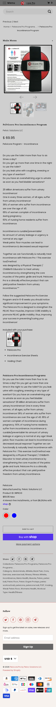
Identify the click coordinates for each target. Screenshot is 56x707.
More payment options (28, 544)
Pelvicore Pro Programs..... (24, 26)
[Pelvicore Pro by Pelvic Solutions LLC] (28, 3)
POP (42, 585)
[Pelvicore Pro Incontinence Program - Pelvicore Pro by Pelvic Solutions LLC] (28, 69)
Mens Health (22, 578)
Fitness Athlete (39, 574)
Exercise (7, 574)
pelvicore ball (32, 585)
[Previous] (21, 97)
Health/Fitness (15, 592)
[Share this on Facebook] (18, 559)
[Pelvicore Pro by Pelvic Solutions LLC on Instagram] (28, 620)
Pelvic (40, 578)
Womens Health (28, 588)
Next (16, 21)
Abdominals (19, 571)
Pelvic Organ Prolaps (29, 581)
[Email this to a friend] (31, 559)
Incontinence (9, 578)
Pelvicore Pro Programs (26, 564)
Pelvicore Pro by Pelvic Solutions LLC (26, 667)
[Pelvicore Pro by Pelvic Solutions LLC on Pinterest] (21, 620)
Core (46, 571)
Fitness (28, 574)
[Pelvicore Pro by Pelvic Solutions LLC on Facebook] (13, 620)
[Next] (35, 97)
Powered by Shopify (11, 670)
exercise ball (18, 574)
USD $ (8, 659)
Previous (7, 21)
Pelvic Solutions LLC (13, 130)
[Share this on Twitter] (12, 559)
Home (7, 26)
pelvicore (20, 585)
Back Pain (38, 571)
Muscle (32, 578)
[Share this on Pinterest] (25, 559)
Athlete (29, 571)
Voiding (48, 585)
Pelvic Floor (12, 581)
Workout (41, 588)
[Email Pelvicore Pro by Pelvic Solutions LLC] (36, 620)
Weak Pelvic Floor (11, 588)
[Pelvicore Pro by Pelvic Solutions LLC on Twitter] (6, 620)
